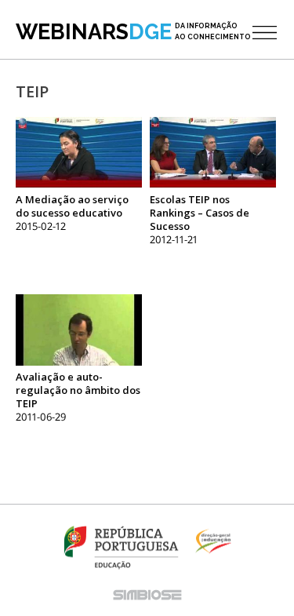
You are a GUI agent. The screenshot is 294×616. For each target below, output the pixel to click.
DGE (133, 32)
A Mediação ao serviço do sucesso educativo (72, 206)
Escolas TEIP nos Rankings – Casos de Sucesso (199, 212)
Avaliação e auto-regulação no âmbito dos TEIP (78, 390)
